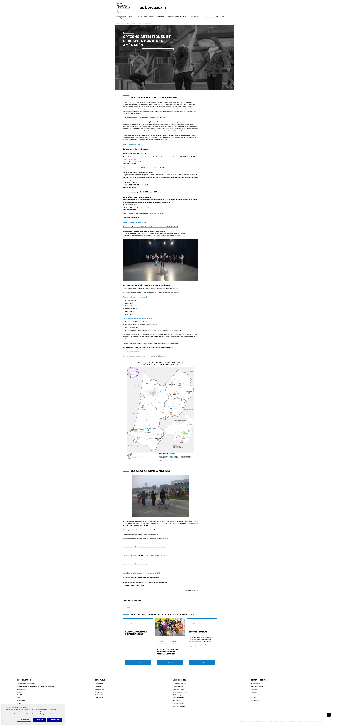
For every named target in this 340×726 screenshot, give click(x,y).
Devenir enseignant (22, 689)
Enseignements (160, 16)
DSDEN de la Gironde (178, 686)
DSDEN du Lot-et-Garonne (180, 692)
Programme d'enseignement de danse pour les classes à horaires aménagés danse (145, 538)
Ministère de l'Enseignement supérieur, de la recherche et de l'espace (35, 686)
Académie (131, 16)
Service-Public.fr (99, 689)
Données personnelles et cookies (49, 712)
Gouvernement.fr (99, 683)
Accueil (117, 23)
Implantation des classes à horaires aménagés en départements (141, 577)
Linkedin (253, 695)
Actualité (142, 624)
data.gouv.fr (98, 692)
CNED (18, 698)
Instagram (254, 692)
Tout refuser (39, 720)
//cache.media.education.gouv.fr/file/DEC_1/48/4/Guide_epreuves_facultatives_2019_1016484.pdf (150, 227)
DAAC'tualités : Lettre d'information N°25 (136, 633)
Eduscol (19, 692)
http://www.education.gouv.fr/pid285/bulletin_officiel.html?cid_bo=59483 (143, 213)
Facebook (254, 689)
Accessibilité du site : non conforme (276, 721)
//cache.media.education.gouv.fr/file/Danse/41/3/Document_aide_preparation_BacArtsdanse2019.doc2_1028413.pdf (155, 233)
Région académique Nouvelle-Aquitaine (120, 17)
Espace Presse (177, 700)
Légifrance (98, 686)
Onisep (19, 703)
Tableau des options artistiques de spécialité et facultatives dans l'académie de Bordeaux (148, 347)
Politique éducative (195, 16)
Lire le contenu (138, 663)
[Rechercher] (217, 17)
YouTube (253, 698)
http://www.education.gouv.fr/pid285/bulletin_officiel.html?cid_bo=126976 (143, 168)
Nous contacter (255, 700)
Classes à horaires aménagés (135, 564)
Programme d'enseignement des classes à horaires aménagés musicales (140, 534)
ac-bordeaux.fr (153, 7)
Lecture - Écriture (198, 632)
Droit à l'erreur (99, 698)
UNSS (174, 709)
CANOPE (19, 695)
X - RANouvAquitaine (257, 686)
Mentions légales (319, 721)
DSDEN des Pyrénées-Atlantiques (182, 695)
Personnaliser (24, 720)
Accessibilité (222, 16)
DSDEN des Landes (178, 689)
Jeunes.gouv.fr (21, 700)
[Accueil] (124, 7)
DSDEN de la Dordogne (179, 683)
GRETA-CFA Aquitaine (179, 706)
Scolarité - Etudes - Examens (145, 16)
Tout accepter (55, 720)
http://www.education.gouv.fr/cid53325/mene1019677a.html (142, 192)
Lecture (174, 641)
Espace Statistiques (178, 703)
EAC (128, 607)
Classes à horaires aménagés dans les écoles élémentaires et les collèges (144, 547)
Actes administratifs (178, 698)
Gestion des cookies (308, 721)
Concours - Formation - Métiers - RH (177, 16)
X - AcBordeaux (255, 683)
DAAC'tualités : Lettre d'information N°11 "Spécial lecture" (167, 652)
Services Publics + (100, 695)
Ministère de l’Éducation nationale (26, 683)
